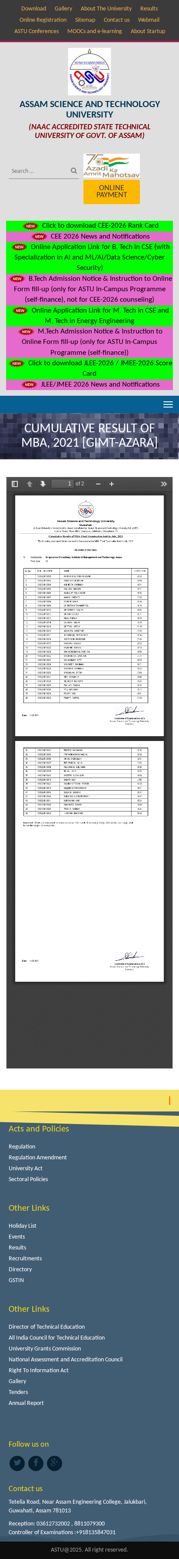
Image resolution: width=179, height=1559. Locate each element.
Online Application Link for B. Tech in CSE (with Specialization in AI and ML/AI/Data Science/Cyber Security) (92, 257)
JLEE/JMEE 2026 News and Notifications (99, 384)
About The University (106, 9)
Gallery (63, 9)
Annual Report (26, 1403)
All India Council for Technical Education (57, 1338)
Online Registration (43, 20)
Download (33, 9)
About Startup (148, 31)
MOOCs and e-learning (94, 31)
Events (17, 1237)
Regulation (22, 1147)
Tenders (18, 1392)
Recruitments (25, 1259)
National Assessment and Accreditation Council (66, 1360)
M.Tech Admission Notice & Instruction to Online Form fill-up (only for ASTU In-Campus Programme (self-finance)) (92, 342)
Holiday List (22, 1226)
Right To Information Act (39, 1370)
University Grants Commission (45, 1349)
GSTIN (16, 1280)
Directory (20, 1269)
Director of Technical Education (47, 1327)
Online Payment (111, 191)
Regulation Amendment (38, 1158)
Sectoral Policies (28, 1179)
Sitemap (85, 20)
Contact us (116, 20)
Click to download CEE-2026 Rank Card (99, 225)
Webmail (148, 20)
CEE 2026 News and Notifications (99, 236)
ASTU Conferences (36, 31)
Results (149, 9)
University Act (26, 1168)
